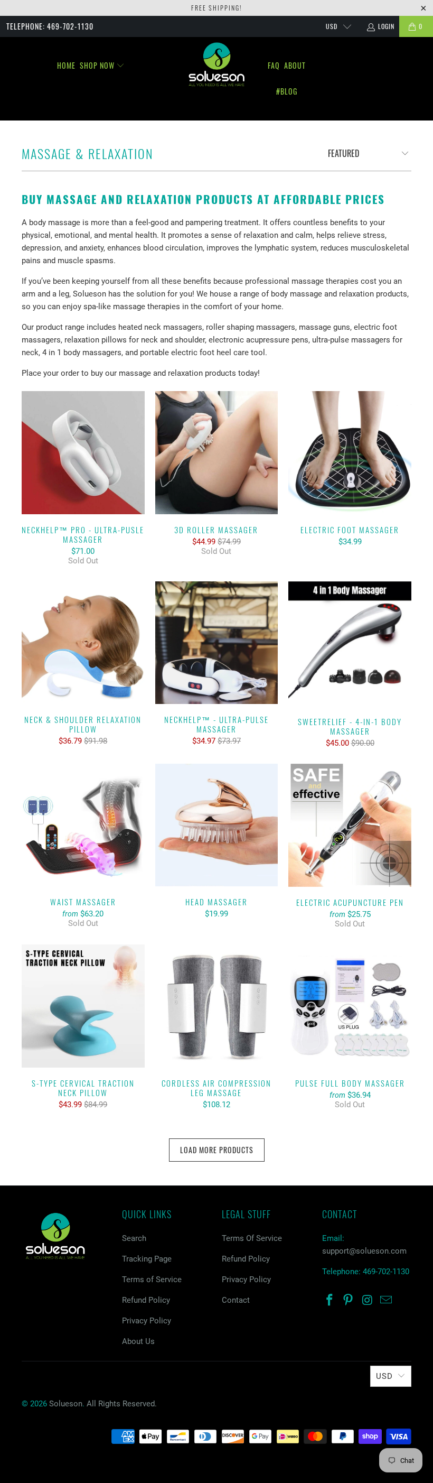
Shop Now (98, 65)
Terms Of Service (252, 1238)
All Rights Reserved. (122, 1403)
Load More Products (216, 1149)
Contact (236, 1300)
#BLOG (286, 91)
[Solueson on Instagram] (367, 1301)
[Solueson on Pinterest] (348, 1301)
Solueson (65, 1403)
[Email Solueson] (386, 1301)
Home (66, 65)
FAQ (274, 65)
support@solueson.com (364, 1251)
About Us (138, 1341)
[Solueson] (216, 64)
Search (134, 1238)
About (295, 65)
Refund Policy (146, 1300)
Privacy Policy (146, 1321)
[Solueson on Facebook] (330, 1301)
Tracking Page (147, 1259)
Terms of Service (152, 1279)
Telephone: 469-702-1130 (49, 26)
